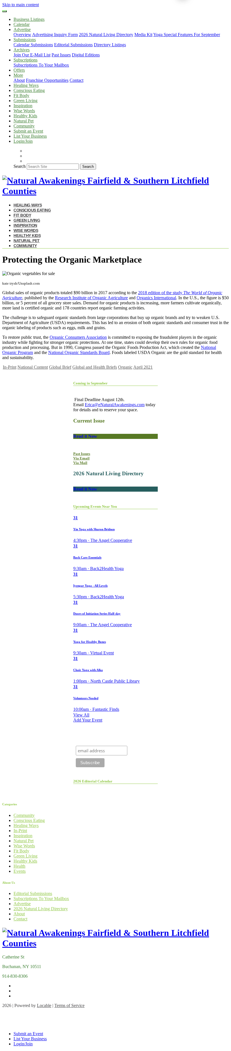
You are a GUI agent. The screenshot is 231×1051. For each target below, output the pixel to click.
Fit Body (21, 95)
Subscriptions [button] (25, 60)
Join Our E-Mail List (32, 54)
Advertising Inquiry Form (55, 34)
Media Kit (143, 34)
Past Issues (61, 54)
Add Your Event (87, 720)
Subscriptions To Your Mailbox (41, 65)
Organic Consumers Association (78, 337)
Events (20, 871)
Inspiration (23, 105)
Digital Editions (86, 54)
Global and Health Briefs (94, 367)
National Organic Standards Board (79, 352)
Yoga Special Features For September (186, 34)
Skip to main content (20, 4)
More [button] (18, 75)
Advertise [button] (22, 29)
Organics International (156, 297)
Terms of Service (69, 1005)
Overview (22, 34)
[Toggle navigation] (4, 11)
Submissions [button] (25, 39)
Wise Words (24, 110)
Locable (44, 1005)
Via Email (81, 458)
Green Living (25, 100)
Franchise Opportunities (47, 80)
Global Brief (60, 367)
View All (81, 715)
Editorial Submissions (73, 44)
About (19, 80)
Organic (125, 367)
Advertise (22, 903)
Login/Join (23, 141)
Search (20, 166)
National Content (32, 367)
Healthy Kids (25, 115)
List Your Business (30, 136)
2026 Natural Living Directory (106, 34)
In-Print (9, 367)
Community (24, 126)
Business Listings (29, 19)
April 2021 (143, 367)
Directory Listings (110, 44)
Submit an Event (28, 131)
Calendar (22, 24)
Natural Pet (24, 120)
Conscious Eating (29, 90)
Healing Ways (26, 85)
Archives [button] (22, 49)
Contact (76, 80)
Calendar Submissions (33, 44)
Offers (19, 70)
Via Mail (80, 463)
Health (19, 866)
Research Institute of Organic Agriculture (91, 297)
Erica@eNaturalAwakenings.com (115, 404)
